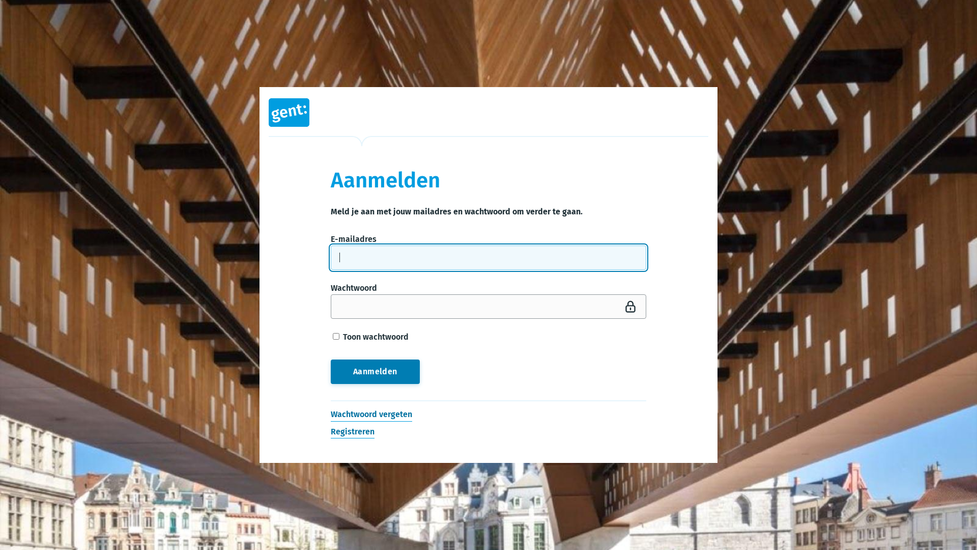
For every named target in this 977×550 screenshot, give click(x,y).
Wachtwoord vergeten (371, 415)
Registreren (353, 431)
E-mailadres (354, 239)
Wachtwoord (354, 288)
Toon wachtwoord (375, 337)
